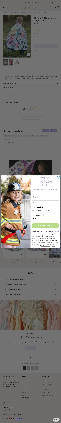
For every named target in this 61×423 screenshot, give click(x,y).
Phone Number (37, 207)
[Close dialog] (58, 177)
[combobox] (34, 211)
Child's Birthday (38, 215)
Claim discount (45, 225)
